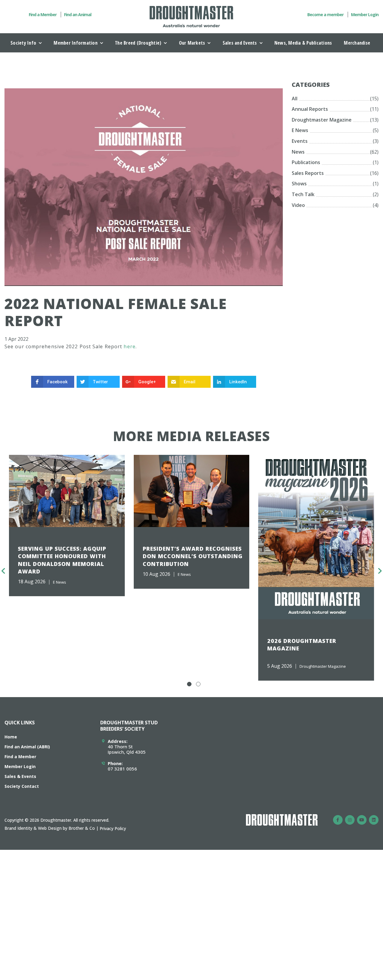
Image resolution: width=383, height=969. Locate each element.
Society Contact (21, 786)
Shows (299, 183)
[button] (189, 684)
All (294, 98)
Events (300, 141)
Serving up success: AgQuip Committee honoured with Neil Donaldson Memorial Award (62, 560)
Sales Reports (308, 173)
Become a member (325, 14)
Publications (306, 162)
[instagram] (350, 820)
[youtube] (362, 820)
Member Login (365, 14)
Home (10, 737)
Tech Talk (303, 194)
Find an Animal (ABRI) (27, 747)
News (298, 152)
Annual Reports (310, 109)
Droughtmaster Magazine (322, 119)
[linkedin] (374, 820)
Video (298, 205)
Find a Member (43, 14)
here (129, 346)
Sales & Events (20, 776)
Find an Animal (77, 14)
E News (300, 130)
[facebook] (338, 820)
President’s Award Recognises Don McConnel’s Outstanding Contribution (193, 556)
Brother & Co (82, 828)
